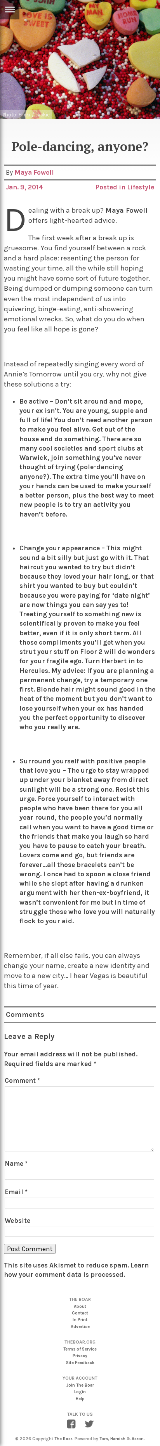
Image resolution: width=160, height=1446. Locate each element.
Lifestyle (140, 187)
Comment (22, 1080)
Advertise (80, 1326)
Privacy (80, 1355)
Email (16, 1192)
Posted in (111, 187)
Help (80, 1398)
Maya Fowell (34, 172)
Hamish (117, 1438)
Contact (80, 1313)
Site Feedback (80, 1362)
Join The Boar (80, 1385)
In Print (80, 1319)
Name (16, 1163)
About (80, 1306)
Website (17, 1220)
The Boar (63, 1438)
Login (80, 1391)
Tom (103, 1438)
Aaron (138, 1438)
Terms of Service (80, 1349)
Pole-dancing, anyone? (79, 146)
